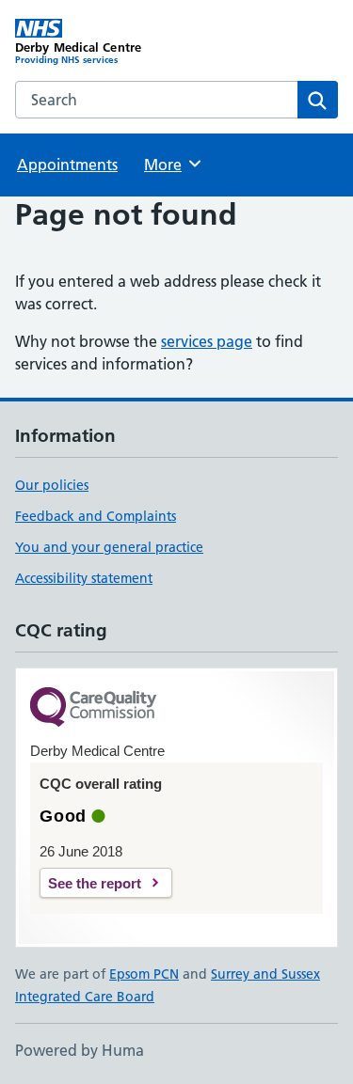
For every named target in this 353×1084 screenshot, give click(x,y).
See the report (94, 883)
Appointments (67, 164)
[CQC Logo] (93, 708)
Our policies (51, 485)
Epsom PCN (144, 974)
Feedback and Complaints (95, 516)
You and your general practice (109, 547)
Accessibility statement (83, 578)
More (171, 164)
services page (206, 341)
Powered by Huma (79, 1050)
